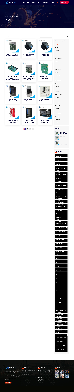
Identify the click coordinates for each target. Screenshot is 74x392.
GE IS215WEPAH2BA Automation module (59, 298)
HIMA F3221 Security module (63, 133)
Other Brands (59, 94)
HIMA (57, 72)
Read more (17, 42)
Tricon (57, 108)
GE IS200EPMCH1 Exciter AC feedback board (61, 286)
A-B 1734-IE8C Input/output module (12, 100)
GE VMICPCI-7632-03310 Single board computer (60, 350)
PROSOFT (58, 97)
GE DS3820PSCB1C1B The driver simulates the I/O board (60, 253)
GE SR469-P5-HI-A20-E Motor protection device (60, 342)
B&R (57, 55)
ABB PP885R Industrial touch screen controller (61, 228)
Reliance (58, 100)
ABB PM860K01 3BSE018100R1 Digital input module (61, 223)
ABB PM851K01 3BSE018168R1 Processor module (60, 218)
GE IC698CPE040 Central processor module (60, 270)
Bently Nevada (59, 58)
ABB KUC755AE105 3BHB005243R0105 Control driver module (61, 206)
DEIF (57, 61)
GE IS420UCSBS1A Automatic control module (61, 319)
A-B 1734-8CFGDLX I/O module (29, 55)
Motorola (58, 88)
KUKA (57, 83)
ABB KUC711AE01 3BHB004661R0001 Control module (61, 169)
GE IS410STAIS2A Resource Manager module (61, 315)
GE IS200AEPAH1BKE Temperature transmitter (60, 282)
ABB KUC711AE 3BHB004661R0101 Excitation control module (61, 180)
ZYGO (57, 122)
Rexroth (57, 102)
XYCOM (57, 116)
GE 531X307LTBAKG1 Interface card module (60, 244)
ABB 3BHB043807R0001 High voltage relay (61, 160)
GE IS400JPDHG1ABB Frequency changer (60, 306)
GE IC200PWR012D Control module (61, 262)
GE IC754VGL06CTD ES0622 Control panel (61, 278)
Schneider (58, 105)
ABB (57, 47)
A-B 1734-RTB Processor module (29, 121)
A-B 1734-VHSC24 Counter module (45, 121)
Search (67, 36)
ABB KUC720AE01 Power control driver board (60, 201)
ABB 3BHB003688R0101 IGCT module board (61, 156)
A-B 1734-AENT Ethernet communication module (12, 78)
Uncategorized (59, 111)
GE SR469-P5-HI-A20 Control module (61, 338)
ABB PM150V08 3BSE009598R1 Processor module (60, 212)
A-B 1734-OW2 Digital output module (12, 121)
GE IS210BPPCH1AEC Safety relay (61, 294)
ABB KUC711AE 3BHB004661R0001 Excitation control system (61, 174)
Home (6, 16)
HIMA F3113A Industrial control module (63, 143)
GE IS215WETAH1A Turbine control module (61, 302)
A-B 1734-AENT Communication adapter (45, 55)
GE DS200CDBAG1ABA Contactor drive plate (60, 248)
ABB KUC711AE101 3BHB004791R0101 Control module (61, 191)
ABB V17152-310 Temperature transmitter (60, 236)
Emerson (58, 64)
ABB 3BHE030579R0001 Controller (60, 164)
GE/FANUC (58, 69)
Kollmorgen (58, 80)
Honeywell (58, 75)
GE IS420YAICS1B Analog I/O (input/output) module (61, 323)
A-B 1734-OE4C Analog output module (45, 100)
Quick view (17, 44)
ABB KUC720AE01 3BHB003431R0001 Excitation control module (61, 197)
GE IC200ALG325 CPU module (60, 258)
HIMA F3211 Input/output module (63, 138)
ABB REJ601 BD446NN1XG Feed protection (60, 232)
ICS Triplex (58, 77)
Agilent (57, 50)
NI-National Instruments (61, 91)
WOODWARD (58, 113)
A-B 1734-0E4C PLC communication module (12, 55)
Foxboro (57, 66)
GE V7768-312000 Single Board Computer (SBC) (60, 346)
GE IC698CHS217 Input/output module (59, 266)
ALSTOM (58, 53)
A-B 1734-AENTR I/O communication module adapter (29, 78)
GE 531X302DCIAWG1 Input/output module (60, 240)
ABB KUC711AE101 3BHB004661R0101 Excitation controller (61, 185)
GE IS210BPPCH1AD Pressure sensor (59, 290)
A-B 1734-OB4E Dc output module (28, 100)
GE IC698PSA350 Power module (60, 274)
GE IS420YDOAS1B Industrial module (61, 331)
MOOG (57, 86)
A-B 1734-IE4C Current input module (45, 77)
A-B (57, 44)
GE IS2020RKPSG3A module (61, 334)
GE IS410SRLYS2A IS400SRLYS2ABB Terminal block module (61, 311)
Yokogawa (58, 119)
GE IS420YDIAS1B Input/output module (59, 327)
